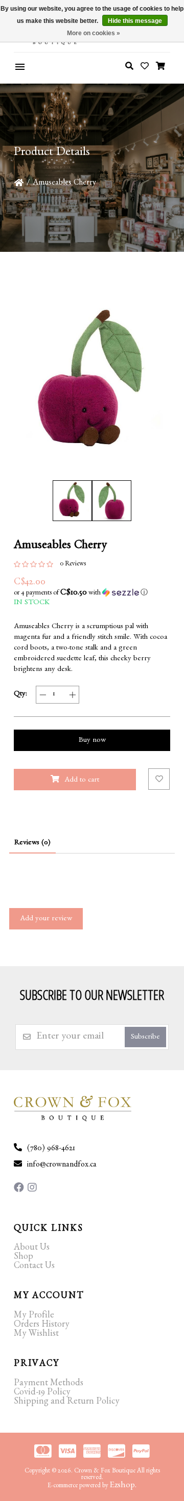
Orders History (42, 1325)
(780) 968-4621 (51, 1149)
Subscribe (145, 1038)
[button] (92, 593)
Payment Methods (48, 1384)
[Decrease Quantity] (42, 694)
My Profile (34, 1316)
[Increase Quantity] (72, 694)
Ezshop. (123, 1486)
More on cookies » (93, 33)
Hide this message (135, 20)
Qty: (20, 694)
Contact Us (34, 1267)
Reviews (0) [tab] (32, 843)
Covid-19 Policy (42, 1393)
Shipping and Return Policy (67, 1402)
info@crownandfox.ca (62, 1165)
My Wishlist (36, 1334)
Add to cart (81, 781)
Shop (23, 1257)
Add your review (46, 919)
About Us (32, 1248)
